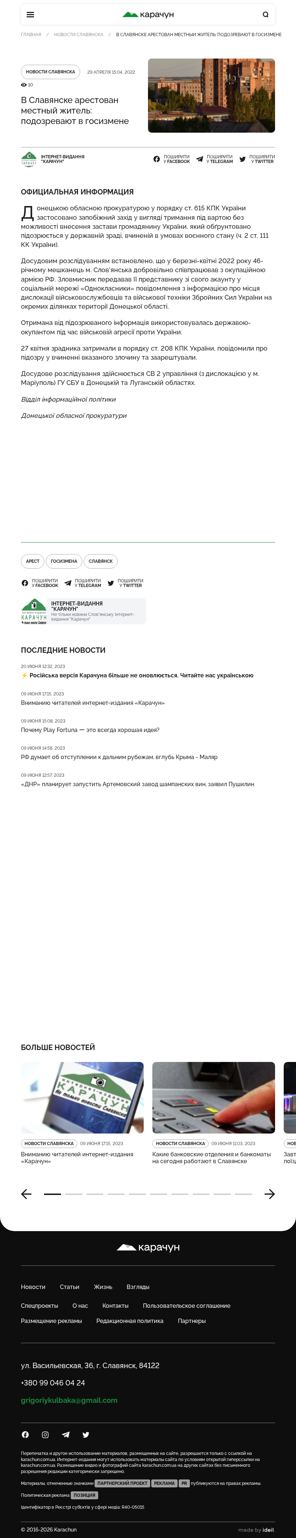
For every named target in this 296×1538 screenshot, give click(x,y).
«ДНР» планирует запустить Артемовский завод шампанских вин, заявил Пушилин (137, 784)
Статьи (69, 1287)
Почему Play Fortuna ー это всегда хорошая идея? (90, 730)
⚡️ (137, 675)
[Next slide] (267, 1194)
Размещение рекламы (51, 1321)
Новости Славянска (78, 35)
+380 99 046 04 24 (53, 1383)
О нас (80, 1305)
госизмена (64, 561)
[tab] (52, 1194)
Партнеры (192, 1321)
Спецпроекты (39, 1305)
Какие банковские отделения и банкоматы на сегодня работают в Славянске (211, 1158)
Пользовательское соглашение (186, 1305)
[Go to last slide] (29, 1194)
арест (32, 561)
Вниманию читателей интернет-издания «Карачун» (93, 702)
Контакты (116, 1305)
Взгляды (138, 1287)
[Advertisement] (148, 477)
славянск (101, 561)
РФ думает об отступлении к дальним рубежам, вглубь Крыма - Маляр (119, 757)
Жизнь (103, 1287)
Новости (33, 1287)
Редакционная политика (130, 1321)
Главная (31, 35)
